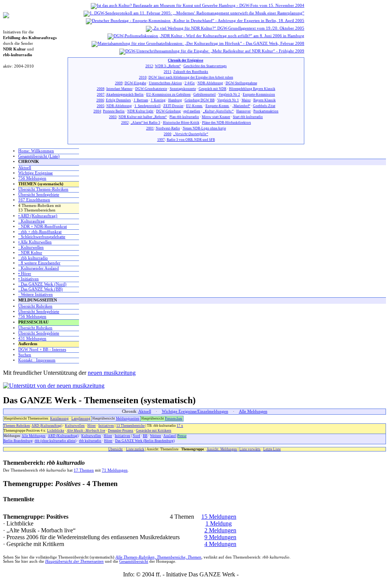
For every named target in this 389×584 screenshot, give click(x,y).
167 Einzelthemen (34, 200)
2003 (113, 117)
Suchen (24, 355)
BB (145, 436)
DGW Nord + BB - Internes (42, 349)
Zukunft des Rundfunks (190, 72)
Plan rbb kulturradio (184, 117)
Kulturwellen (75, 426)
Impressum (253, 574)
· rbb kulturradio (33, 258)
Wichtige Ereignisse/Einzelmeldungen (195, 411)
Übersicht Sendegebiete (38, 195)
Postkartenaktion (265, 111)
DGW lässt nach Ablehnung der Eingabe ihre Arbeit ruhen (191, 77)
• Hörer (24, 273)
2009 (119, 83)
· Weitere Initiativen (35, 294)
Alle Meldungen (253, 411)
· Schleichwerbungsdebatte (41, 237)
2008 (100, 89)
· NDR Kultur (30, 253)
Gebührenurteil (204, 94)
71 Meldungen (115, 470)
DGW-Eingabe (135, 83)
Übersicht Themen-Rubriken (43, 189)
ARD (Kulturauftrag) (47, 426)
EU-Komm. (194, 106)
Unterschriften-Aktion (165, 83)
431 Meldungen (32, 338)
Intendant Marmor (119, 89)
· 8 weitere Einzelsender (39, 263)
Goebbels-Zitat (264, 106)
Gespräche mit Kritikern (153, 430)
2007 (100, 94)
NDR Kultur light (140, 111)
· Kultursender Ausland (38, 268)
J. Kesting (158, 100)
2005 (100, 106)
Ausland (169, 436)
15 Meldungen (218, 516)
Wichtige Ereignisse (35, 173)
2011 (167, 72)
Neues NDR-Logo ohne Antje (204, 128)
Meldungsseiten (127, 418)
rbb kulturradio (90, 441)
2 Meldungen (220, 530)
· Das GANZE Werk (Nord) (42, 284)
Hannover (243, 111)
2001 (150, 128)
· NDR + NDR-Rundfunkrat (42, 226)
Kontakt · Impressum (36, 360)
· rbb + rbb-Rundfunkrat (40, 232)
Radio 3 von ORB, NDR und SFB (191, 140)
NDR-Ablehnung (210, 83)
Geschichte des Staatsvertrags (205, 66)
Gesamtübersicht (133, 561)
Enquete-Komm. (217, 106)
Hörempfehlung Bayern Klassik (252, 89)
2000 (167, 134)
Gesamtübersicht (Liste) (39, 156)
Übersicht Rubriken (35, 306)
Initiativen (106, 426)
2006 (100, 100)
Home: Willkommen (36, 151)
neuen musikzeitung (112, 372)
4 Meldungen (220, 544)
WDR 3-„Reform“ (168, 66)
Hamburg (175, 100)
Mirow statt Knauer (216, 117)
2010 (143, 77)
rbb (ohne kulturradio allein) (55, 441)
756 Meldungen (32, 178)
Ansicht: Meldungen (222, 449)
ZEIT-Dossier (173, 106)
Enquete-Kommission (259, 94)
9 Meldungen (220, 537)
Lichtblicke (55, 430)
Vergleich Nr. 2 (229, 94)
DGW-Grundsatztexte (151, 89)
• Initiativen (28, 279)
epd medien (191, 111)
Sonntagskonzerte (183, 89)
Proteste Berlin (114, 111)
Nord (136, 436)
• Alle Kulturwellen (35, 242)
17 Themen (84, 470)
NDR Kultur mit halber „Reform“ (143, 117)
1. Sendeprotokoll (147, 106)
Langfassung (80, 418)
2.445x (190, 83)
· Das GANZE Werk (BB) (40, 289)
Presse (182, 436)
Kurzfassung (59, 418)
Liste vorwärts (250, 449)
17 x (180, 426)
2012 (149, 66)
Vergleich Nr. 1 (228, 100)
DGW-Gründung (168, 111)
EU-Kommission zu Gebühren (168, 94)
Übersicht (115, 449)
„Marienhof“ (241, 106)
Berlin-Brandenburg (18, 441)
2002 (125, 123)
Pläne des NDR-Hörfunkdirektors (226, 123)
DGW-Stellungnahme (241, 83)
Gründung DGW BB (200, 100)
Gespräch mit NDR (212, 89)
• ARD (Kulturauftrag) (37, 216)
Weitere (155, 436)
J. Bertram (141, 100)
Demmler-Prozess (120, 430)
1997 (161, 140)
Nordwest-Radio (168, 128)
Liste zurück (135, 449)
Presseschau (173, 418)
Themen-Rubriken (16, 426)
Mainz (246, 100)
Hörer (91, 426)
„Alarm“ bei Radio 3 (145, 123)
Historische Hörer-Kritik (181, 123)
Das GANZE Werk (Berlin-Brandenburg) (145, 441)
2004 (97, 111)
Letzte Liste (272, 449)
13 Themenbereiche (130, 426)
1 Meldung (219, 523)
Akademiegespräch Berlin (125, 94)
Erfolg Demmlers (118, 100)
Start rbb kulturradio (248, 117)
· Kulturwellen (31, 247)
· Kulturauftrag (31, 221)
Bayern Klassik (264, 100)
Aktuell (24, 168)
